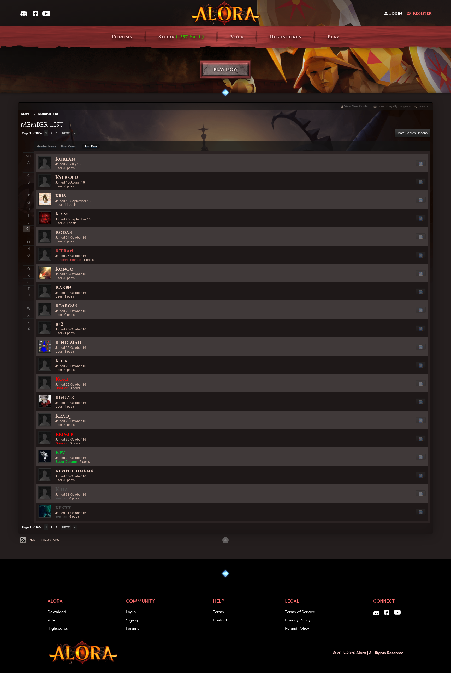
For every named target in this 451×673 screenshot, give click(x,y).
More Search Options (412, 133)
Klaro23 (66, 306)
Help (32, 539)
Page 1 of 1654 (32, 133)
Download (57, 611)
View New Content (357, 106)
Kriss (62, 214)
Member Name (46, 146)
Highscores (285, 37)
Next (66, 133)
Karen (63, 287)
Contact (220, 620)
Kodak (63, 232)
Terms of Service (300, 611)
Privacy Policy (50, 539)
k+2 (59, 324)
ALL (29, 155)
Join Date (90, 146)
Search (423, 106)
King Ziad (68, 342)
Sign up (132, 620)
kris (60, 195)
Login (395, 13)
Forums (122, 37)
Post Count (69, 146)
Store (181, 37)
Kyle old (66, 177)
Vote (236, 37)
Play (333, 37)
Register (422, 13)
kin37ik (64, 397)
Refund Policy (297, 628)
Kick (61, 361)
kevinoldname (74, 471)
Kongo (64, 269)
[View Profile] (44, 162)
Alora (25, 114)
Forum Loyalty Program (394, 106)
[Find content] (421, 163)
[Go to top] (225, 540)
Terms (218, 611)
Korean (65, 159)
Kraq (62, 416)
